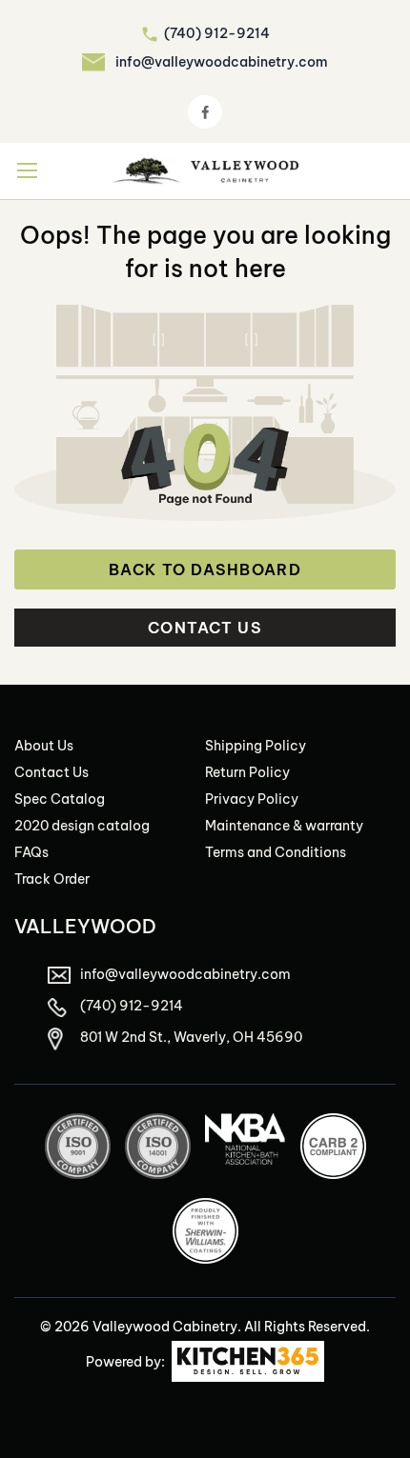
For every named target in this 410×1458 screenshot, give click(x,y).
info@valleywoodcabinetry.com (221, 61)
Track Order (52, 879)
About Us (43, 745)
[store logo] (205, 171)
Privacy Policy (251, 799)
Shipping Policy (255, 745)
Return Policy (247, 772)
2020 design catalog (82, 825)
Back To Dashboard (205, 569)
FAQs (31, 852)
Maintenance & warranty (284, 825)
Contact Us (205, 627)
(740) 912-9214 (217, 33)
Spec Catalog (59, 799)
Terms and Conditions (275, 852)
